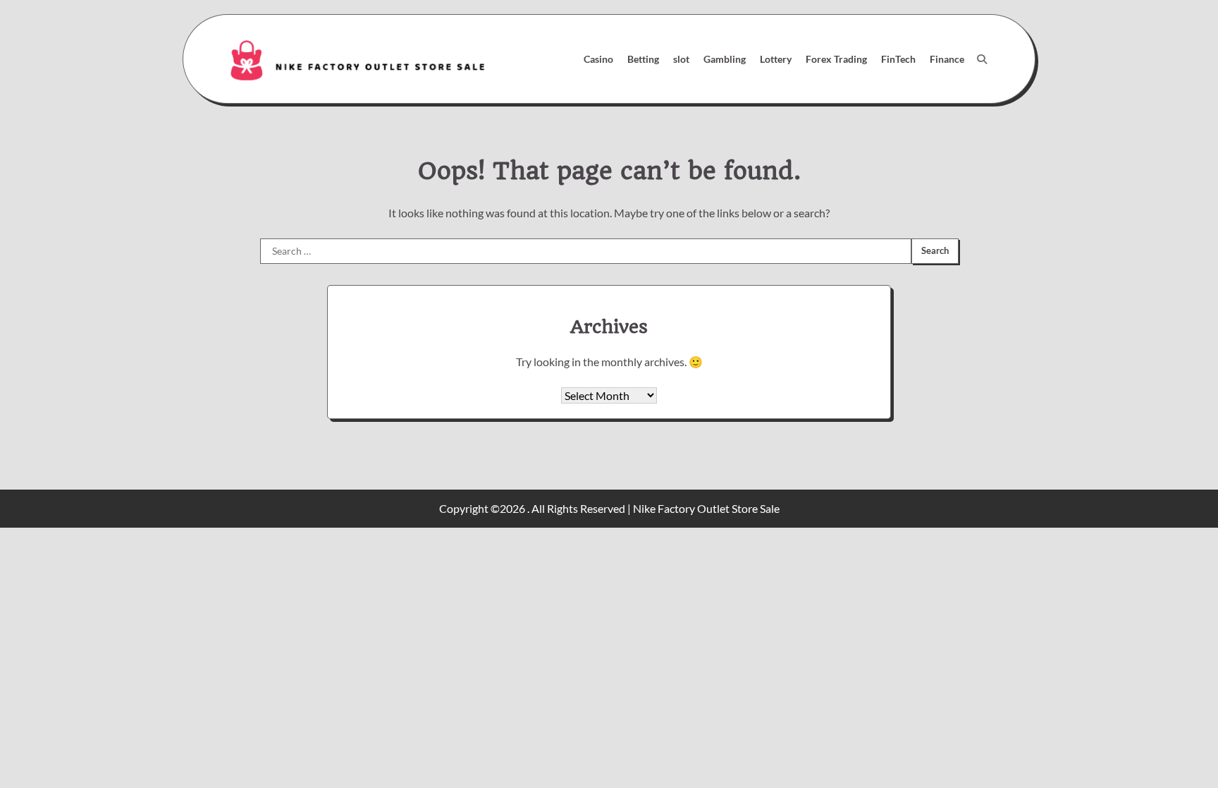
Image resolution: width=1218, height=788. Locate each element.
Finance (947, 59)
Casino (598, 59)
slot (681, 59)
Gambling (724, 59)
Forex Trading (836, 59)
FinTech (898, 59)
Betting (643, 59)
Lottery (776, 59)
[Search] (981, 59)
